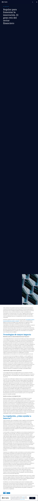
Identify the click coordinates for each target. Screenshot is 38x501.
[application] (19, 498)
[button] (33, 2)
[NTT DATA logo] (4, 2)
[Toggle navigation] (37, 2)
